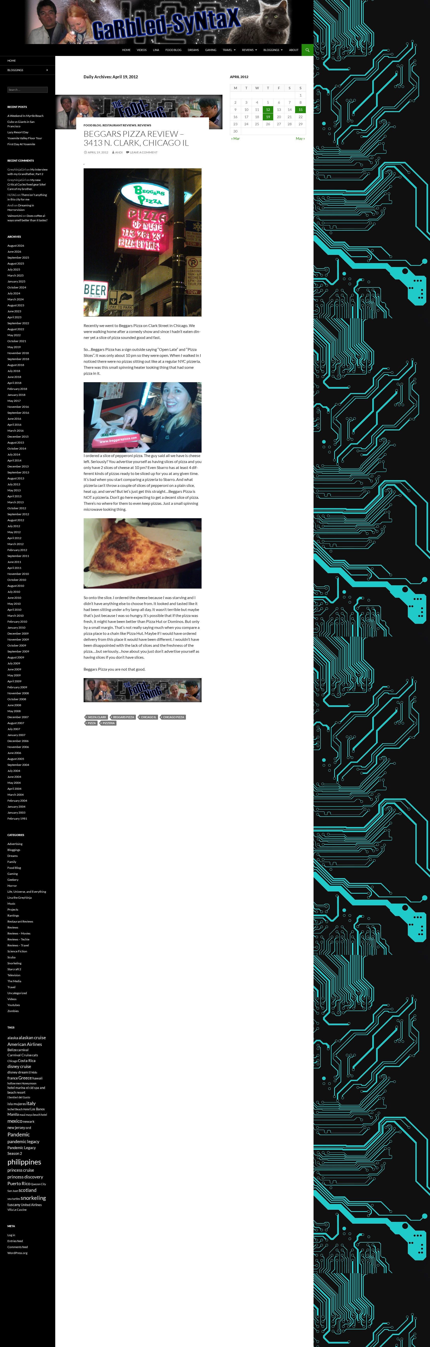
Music (11, 903)
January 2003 (16, 812)
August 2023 (15, 305)
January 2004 (16, 806)
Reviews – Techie (18, 939)
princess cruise (20, 1170)
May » (300, 138)
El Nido (33, 1072)
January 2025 (16, 281)
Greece (25, 1077)
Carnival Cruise (19, 1055)
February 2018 (17, 389)
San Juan (12, 1190)
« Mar (235, 138)
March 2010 (15, 615)
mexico (14, 1121)
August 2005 (15, 759)
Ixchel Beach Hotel (18, 1109)
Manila (13, 1114)
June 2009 (14, 669)
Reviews (248, 49)
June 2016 (14, 418)
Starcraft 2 (14, 969)
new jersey (16, 1127)
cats (35, 1055)
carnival (22, 1050)
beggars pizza (123, 717)
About (293, 49)
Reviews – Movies (18, 933)
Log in (11, 1235)
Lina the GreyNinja (19, 897)
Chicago (12, 1061)
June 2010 (14, 598)
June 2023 (14, 311)
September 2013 (18, 472)
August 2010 (15, 586)
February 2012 (17, 550)
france (12, 1078)
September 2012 (18, 514)
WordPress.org (17, 1253)
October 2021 (16, 341)
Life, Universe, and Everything (26, 891)
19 (268, 117)
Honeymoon (29, 1083)
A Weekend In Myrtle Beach (25, 116)
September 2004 (18, 765)
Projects (12, 909)
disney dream (17, 1072)
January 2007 (16, 735)
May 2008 (14, 711)
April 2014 (14, 460)
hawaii (37, 1078)
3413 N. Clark (97, 717)
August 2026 (15, 245)
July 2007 (13, 729)
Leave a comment (144, 152)
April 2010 (14, 609)
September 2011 (18, 556)
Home (126, 49)
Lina (156, 49)
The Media (14, 981)
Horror (12, 885)
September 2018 (18, 359)
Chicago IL (148, 717)
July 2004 (13, 771)
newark (28, 1121)
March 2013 (15, 502)
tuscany (13, 1204)
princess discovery (25, 1176)
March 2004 (15, 794)
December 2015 (18, 436)
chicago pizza (173, 717)
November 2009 (18, 639)
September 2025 (18, 257)
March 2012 (15, 544)
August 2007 (15, 723)
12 (268, 109)
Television (13, 975)
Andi (119, 152)
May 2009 (14, 675)
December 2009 (18, 633)
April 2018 (14, 383)
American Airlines (24, 1044)
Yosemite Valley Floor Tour (24, 138)
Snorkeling (14, 963)
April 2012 (14, 538)
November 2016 (18, 407)
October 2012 (16, 508)
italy (31, 1103)
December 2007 (18, 717)
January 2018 (16, 395)
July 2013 (13, 484)
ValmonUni (14, 216)
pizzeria (109, 723)
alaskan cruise (32, 1037)
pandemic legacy (23, 1141)
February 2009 (17, 687)
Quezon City (38, 1184)
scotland (28, 1190)
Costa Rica (27, 1060)
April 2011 (14, 568)
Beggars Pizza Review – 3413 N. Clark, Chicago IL (136, 138)
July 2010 (13, 592)
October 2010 (16, 580)
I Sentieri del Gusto (18, 1097)
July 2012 (13, 526)
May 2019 (14, 347)
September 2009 (18, 651)
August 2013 (15, 478)
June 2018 (14, 377)
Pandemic (18, 1134)
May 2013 (14, 490)
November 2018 (18, 353)
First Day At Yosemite (21, 144)
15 (301, 109)
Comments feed (17, 1247)
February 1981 (17, 818)
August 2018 (15, 365)
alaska (12, 1037)
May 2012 (14, 532)
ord (28, 1127)
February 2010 (17, 621)
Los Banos (37, 1109)
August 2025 (15, 263)
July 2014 (13, 454)
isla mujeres (16, 1104)
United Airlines (31, 1205)
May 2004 (14, 783)
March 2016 (15, 430)
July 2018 (13, 371)
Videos (142, 49)
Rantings (13, 915)
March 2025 (15, 275)
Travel (227, 49)
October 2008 (16, 699)
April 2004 (14, 788)
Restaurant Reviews (119, 125)
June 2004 (14, 777)
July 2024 (13, 293)
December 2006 (18, 741)
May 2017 (14, 401)
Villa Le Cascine (17, 1209)
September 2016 (18, 413)
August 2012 (15, 520)
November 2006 (18, 747)
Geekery (12, 880)
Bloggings (271, 49)
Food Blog (173, 49)
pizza (92, 723)
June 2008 (14, 705)
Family (11, 862)
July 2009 (13, 663)
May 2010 (14, 603)
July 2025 (13, 269)
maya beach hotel (36, 1114)
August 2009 (15, 657)
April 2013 (14, 496)
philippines (24, 1161)
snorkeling (33, 1198)
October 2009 (16, 645)
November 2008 (18, 693)
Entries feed (15, 1241)
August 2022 (15, 329)
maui (22, 1114)
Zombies (13, 1011)
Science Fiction (17, 951)
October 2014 (16, 448)
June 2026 (14, 251)
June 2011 (14, 562)
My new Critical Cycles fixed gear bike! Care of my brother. (26, 184)
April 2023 (14, 317)
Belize (12, 1050)
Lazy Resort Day (17, 132)
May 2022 (14, 335)
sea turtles (13, 1198)
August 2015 (15, 442)
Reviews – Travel (18, 945)
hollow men (14, 1083)
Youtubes (13, 1005)
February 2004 (17, 800)
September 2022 (18, 323)
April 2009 (14, 681)
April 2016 (14, 424)
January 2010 (16, 627)
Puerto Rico (18, 1183)
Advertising (14, 844)
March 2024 (15, 299)
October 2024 (16, 287)
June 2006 (14, 753)
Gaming (210, 49)
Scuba (11, 957)
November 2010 (18, 574)
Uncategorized (17, 993)
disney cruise (19, 1066)
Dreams (193, 49)
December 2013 (18, 466)
